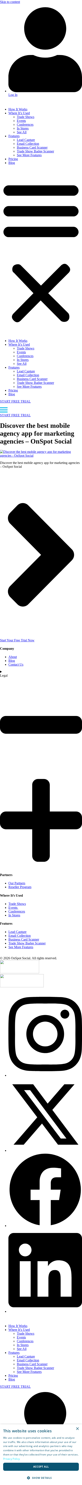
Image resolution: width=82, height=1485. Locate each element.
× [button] (77, 1428)
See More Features (29, 155)
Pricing (13, 159)
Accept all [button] (41, 1466)
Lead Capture (26, 140)
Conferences (25, 124)
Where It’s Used (19, 113)
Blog (11, 163)
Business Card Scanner (32, 147)
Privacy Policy (11, 1459)
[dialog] (41, 1454)
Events (21, 121)
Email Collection (28, 143)
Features (14, 136)
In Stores (23, 128)
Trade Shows (25, 117)
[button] (41, 251)
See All (21, 132)
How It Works (17, 109)
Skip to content (10, 2)
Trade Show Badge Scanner (35, 151)
